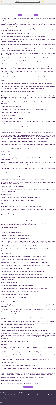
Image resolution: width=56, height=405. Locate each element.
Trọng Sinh (33, 394)
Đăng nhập (48, 1)
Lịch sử (11, 4)
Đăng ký (52, 1)
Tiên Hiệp (28, 394)
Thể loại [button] (17, 4)
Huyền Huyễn (22, 394)
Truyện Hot (31, 4)
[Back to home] (6, 1)
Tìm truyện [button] (23, 4)
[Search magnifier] (39, 1)
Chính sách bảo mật (11, 394)
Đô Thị (38, 394)
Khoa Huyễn (50, 394)
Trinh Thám (44, 394)
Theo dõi (6, 4)
